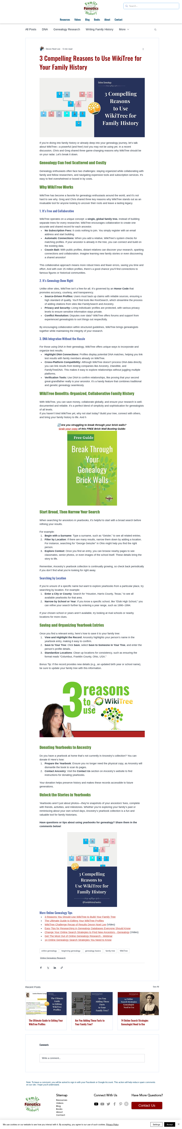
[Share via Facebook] (41, 967)
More (122, 29)
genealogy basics (93, 951)
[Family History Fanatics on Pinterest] (120, 1104)
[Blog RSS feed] (126, 1104)
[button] (155, 29)
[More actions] (143, 49)
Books (59, 1108)
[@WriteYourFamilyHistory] (102, 1104)
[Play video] (92, 707)
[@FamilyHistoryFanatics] (96, 1104)
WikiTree (124, 951)
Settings (156, 1124)
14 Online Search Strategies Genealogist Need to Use (134, 1022)
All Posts (30, 29)
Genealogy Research (66, 29)
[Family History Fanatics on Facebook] (114, 1104)
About (59, 1111)
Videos (59, 1103)
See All (156, 987)
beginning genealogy (71, 951)
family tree (110, 951)
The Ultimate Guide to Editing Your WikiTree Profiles (46, 1022)
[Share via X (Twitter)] (47, 967)
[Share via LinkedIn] (54, 967)
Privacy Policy (112, 1124)
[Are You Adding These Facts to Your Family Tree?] (92, 1003)
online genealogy (49, 951)
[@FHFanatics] (108, 1104)
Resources (61, 1100)
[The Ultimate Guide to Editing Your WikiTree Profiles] (46, 1003)
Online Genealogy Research (53, 958)
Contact (60, 1114)
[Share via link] (61, 967)
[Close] (178, 1124)
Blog (58, 1105)
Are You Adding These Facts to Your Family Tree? (90, 1022)
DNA (45, 29)
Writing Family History (99, 29)
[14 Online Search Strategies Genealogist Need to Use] (138, 1003)
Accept (170, 1124)
